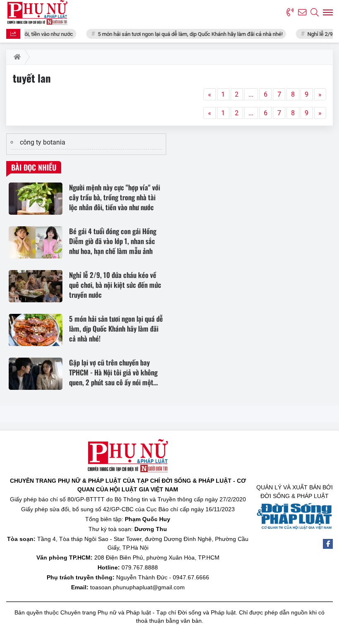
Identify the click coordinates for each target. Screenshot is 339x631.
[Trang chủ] (15, 57)
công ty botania (42, 142)
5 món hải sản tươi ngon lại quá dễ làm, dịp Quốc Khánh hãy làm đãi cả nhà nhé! (182, 34)
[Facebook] (328, 544)
